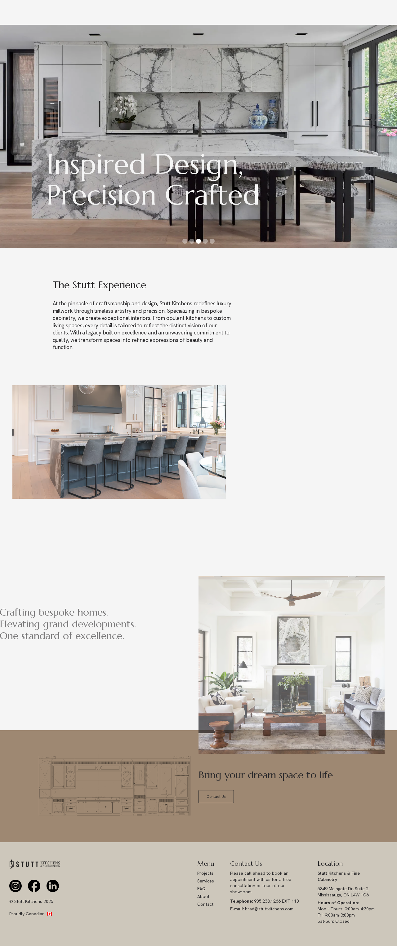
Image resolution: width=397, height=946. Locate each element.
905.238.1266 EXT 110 (264, 901)
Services (205, 881)
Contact (205, 904)
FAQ (201, 888)
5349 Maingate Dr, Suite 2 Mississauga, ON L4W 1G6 (344, 892)
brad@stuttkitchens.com (261, 909)
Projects (205, 873)
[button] (12, 136)
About (203, 896)
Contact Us (216, 796)
